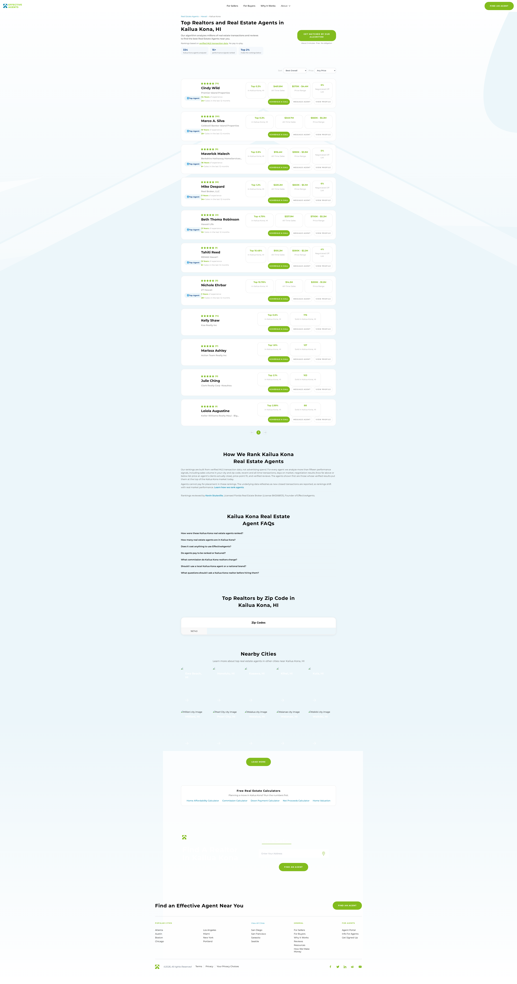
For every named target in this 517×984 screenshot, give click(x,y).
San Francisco (258, 934)
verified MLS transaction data (213, 43)
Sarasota (255, 937)
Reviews (298, 941)
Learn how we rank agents (229, 487)
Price (311, 70)
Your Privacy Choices (228, 966)
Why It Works (268, 6)
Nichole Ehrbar (213, 285)
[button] (252, 432)
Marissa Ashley (213, 351)
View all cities (258, 923)
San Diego (256, 930)
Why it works (301, 937)
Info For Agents (350, 934)
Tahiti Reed (210, 252)
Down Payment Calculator (265, 800)
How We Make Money (302, 950)
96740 (194, 631)
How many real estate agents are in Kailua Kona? (208, 540)
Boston (159, 937)
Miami (206, 934)
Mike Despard (213, 187)
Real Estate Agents (190, 16)
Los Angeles (209, 930)
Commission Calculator (234, 800)
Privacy (209, 966)
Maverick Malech (215, 154)
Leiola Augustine (215, 411)
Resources (299, 945)
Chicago (159, 941)
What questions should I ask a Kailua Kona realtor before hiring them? (220, 573)
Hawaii (204, 16)
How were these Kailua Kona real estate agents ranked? (212, 533)
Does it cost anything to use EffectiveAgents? (206, 546)
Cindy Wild (210, 88)
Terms (198, 966)
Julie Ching (210, 381)
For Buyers (249, 6)
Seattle (255, 941)
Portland (207, 941)
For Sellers (232, 6)
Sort (280, 70)
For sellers (299, 930)
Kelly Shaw (210, 320)
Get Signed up (350, 937)
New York (208, 937)
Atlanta (159, 930)
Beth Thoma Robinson (220, 219)
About (284, 6)
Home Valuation (321, 800)
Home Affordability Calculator (203, 800)
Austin (158, 934)
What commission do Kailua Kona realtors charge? (209, 559)
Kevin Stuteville (214, 495)
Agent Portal (349, 930)
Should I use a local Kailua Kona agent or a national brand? (213, 566)
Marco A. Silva (213, 121)
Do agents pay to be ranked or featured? (203, 553)
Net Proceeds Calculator (296, 800)
